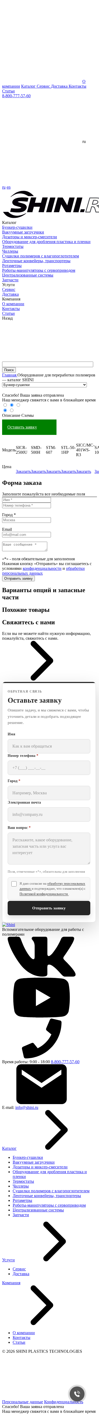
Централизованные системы (27, 275)
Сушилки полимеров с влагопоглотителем (40, 256)
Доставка (60, 86)
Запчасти (10, 280)
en (9, 187)
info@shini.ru (26, 1107)
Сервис (44, 86)
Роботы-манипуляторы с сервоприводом (38, 270)
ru (4, 187)
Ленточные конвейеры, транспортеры (36, 260)
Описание (11, 415)
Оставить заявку (22, 427)
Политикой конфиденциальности (44, 894)
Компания (11, 1283)
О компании (13, 304)
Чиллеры (10, 251)
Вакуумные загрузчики (23, 232)
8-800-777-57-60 (16, 96)
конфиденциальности (42, 568)
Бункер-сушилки (17, 227)
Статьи (8, 91)
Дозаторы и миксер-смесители (29, 237)
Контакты (77, 86)
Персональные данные (22, 1402)
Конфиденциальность (63, 1402)
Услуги (8, 1260)
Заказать (23, 471)
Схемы (27, 415)
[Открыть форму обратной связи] (41, 679)
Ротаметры (12, 265)
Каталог (29, 86)
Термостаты (12, 246)
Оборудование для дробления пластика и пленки (46, 241)
